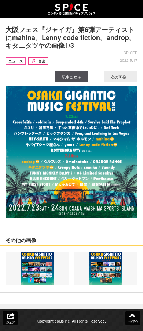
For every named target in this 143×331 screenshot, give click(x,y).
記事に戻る (72, 77)
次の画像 (119, 77)
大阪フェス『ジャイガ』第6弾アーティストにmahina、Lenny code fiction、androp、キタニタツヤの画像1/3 (71, 37)
